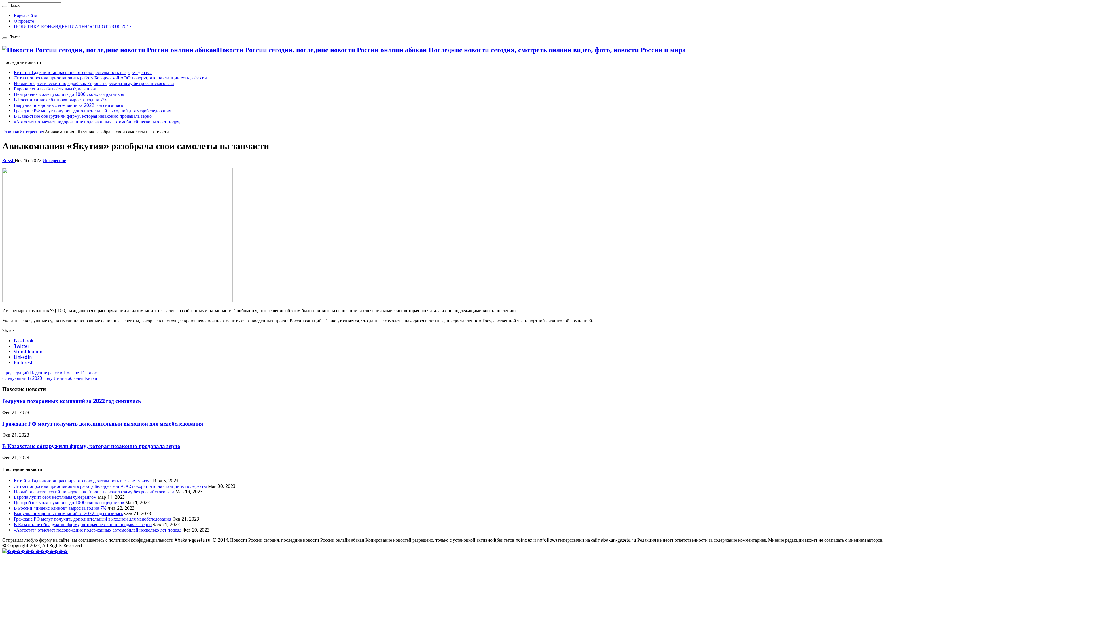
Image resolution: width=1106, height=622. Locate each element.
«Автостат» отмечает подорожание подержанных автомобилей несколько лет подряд (97, 121)
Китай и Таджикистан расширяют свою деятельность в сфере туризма (83, 72)
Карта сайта (25, 15)
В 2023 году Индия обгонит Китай (49, 378)
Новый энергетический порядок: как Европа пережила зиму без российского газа (94, 83)
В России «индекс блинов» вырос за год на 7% (60, 100)
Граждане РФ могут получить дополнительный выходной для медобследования (92, 110)
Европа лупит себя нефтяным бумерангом (55, 89)
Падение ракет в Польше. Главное (49, 373)
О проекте (24, 21)
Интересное (31, 131)
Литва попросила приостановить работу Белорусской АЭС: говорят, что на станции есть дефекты (110, 78)
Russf (8, 160)
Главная (10, 131)
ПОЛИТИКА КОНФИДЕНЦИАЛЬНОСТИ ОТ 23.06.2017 (73, 26)
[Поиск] (4, 6)
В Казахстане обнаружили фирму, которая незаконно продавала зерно (83, 116)
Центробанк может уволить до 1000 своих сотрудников (69, 94)
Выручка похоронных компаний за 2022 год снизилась (68, 105)
